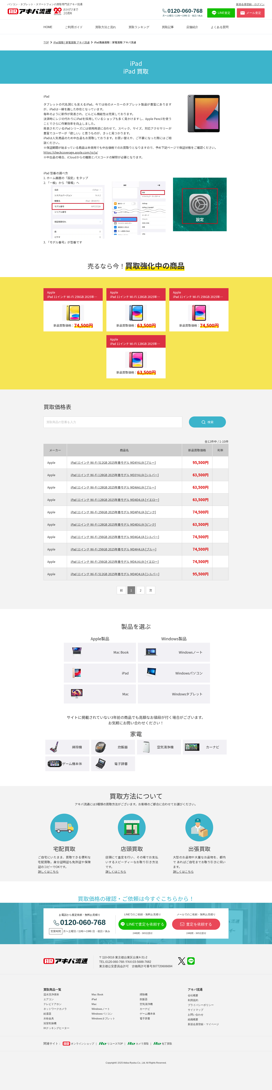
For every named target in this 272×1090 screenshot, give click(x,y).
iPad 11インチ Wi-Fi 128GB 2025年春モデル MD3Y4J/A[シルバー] (115, 475)
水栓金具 (48, 1018)
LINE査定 (224, 12)
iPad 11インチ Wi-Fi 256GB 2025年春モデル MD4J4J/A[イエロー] (115, 561)
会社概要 (193, 995)
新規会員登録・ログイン (250, 4)
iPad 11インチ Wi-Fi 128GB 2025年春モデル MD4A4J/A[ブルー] (113, 487)
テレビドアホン (52, 1004)
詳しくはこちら (48, 871)
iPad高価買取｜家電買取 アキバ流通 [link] (115, 42)
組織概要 (193, 1019)
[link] (168, 27)
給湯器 (47, 1013)
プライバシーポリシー (201, 1004)
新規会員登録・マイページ (203, 1024)
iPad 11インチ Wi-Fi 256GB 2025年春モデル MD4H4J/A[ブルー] (113, 549)
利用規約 (193, 1000)
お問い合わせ (195, 1014)
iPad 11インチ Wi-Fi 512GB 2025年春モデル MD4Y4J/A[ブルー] (113, 462)
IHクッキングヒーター (56, 1028)
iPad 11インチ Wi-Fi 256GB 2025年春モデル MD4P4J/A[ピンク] (113, 512)
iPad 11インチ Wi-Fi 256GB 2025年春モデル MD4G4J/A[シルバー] (115, 537)
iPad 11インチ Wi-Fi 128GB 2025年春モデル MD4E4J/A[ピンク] (113, 524)
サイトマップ (195, 1009)
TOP (46, 42)
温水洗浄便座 (51, 994)
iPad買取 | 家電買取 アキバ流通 (71, 42)
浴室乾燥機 (49, 1023)
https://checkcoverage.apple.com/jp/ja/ (70, 152)
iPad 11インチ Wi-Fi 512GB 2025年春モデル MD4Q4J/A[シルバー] (115, 574)
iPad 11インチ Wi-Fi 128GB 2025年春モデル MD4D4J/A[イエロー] (115, 499)
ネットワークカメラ (55, 1008)
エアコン (48, 999)
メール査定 (253, 12)
